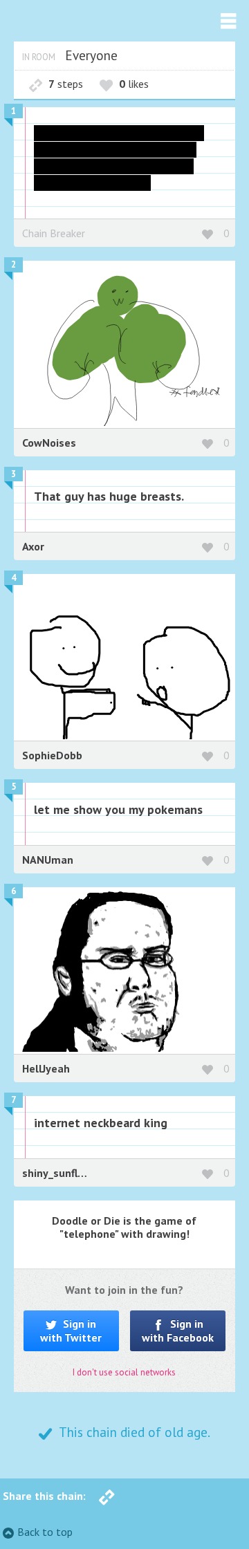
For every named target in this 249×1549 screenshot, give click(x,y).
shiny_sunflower (62, 1173)
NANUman (47, 859)
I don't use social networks (124, 1372)
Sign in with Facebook (178, 1330)
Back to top (45, 1532)
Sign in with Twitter (71, 1330)
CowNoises (49, 442)
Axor (33, 546)
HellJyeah (46, 1068)
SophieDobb (52, 755)
